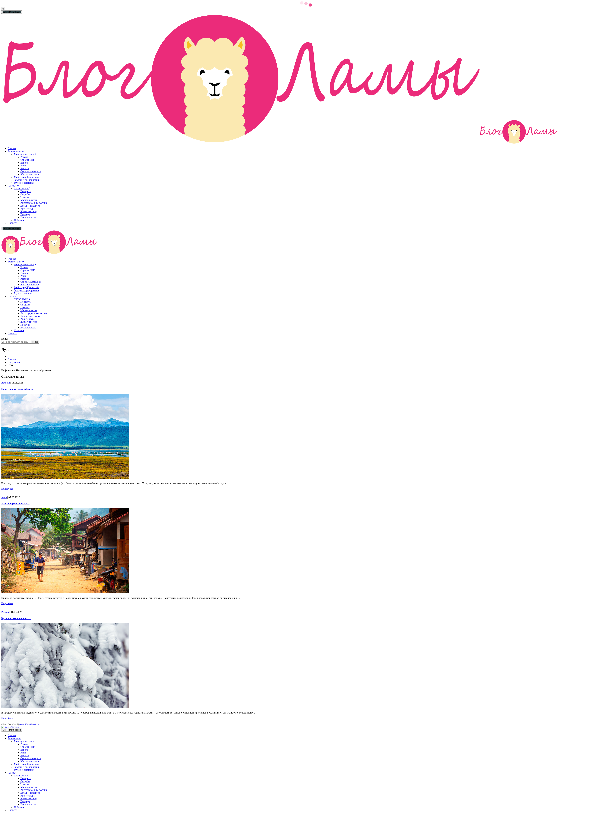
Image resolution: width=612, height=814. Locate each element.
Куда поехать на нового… (16, 618)
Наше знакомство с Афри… (17, 389)
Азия (4, 497)
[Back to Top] (3, 8)
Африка (5, 382)
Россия (5, 612)
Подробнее (7, 488)
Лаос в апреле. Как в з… (15, 503)
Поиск (4, 338)
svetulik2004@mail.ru (29, 724)
